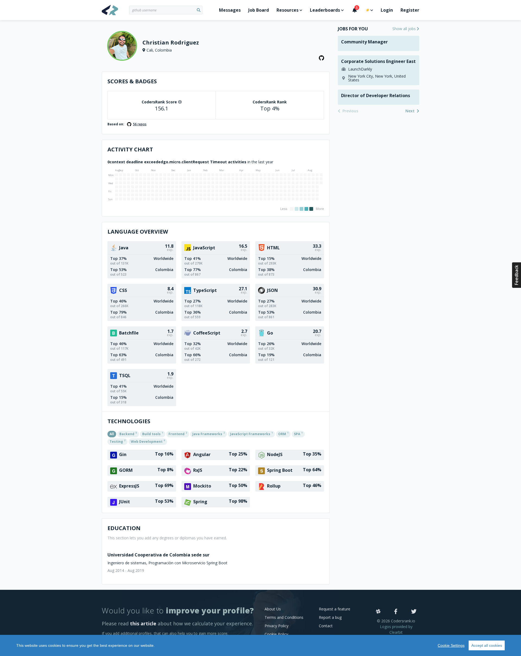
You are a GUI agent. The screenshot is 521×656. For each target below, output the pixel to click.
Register (410, 10)
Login (387, 10)
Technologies (128, 421)
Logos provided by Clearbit (396, 629)
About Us (273, 609)
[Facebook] (395, 611)
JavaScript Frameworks (251, 433)
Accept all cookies (486, 645)
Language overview (137, 231)
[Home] (115, 10)
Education (124, 528)
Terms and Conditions (284, 617)
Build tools (152, 433)
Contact (326, 625)
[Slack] (378, 611)
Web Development (148, 441)
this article (143, 623)
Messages (230, 10)
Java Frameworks (208, 433)
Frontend (178, 433)
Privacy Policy (276, 625)
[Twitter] (413, 611)
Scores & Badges (132, 81)
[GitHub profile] (321, 58)
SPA (298, 433)
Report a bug (330, 617)
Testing (117, 441)
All (112, 434)
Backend (128, 433)
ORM (283, 433)
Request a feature (334, 609)
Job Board (258, 10)
